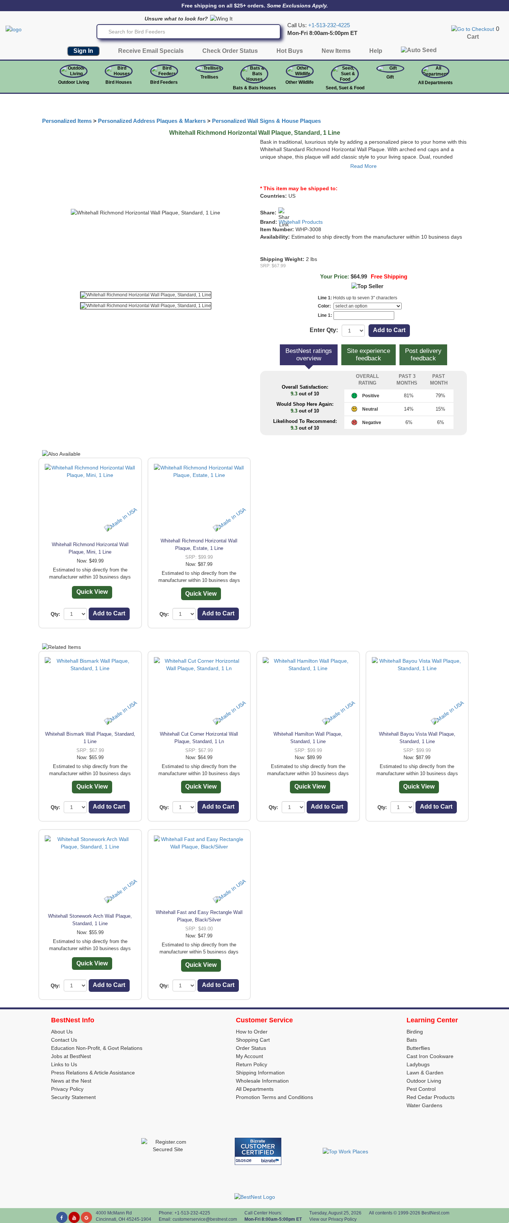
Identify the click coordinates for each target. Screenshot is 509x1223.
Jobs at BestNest (71, 1056)
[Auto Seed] (418, 52)
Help (375, 51)
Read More (363, 166)
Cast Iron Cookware (430, 1056)
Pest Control (421, 1089)
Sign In (83, 51)
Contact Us (64, 1040)
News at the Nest (71, 1081)
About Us (62, 1032)
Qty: (55, 614)
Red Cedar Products (431, 1097)
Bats (412, 1040)
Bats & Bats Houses (254, 87)
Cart (473, 37)
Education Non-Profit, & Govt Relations (96, 1048)
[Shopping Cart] (472, 29)
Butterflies (418, 1048)
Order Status (251, 1048)
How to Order (252, 1032)
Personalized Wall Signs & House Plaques (266, 121)
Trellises (209, 77)
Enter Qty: (324, 330)
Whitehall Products (301, 222)
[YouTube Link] (74, 1217)
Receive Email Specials (151, 51)
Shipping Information (260, 1073)
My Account (249, 1056)
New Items (336, 51)
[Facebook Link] (61, 1217)
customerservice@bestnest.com (205, 1219)
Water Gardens (424, 1105)
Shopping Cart (253, 1040)
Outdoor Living (73, 82)
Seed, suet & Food (345, 87)
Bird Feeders (164, 82)
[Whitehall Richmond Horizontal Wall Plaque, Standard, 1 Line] (145, 295)
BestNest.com (435, 1213)
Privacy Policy (67, 1089)
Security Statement (73, 1097)
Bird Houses (118, 82)
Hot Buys (289, 51)
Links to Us (64, 1064)
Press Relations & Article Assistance (93, 1073)
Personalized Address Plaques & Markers (152, 121)
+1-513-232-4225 (329, 25)
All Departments (435, 82)
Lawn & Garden (425, 1073)
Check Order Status (230, 51)
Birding (415, 1032)
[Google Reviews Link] (86, 1217)
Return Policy (251, 1064)
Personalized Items (67, 121)
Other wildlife (299, 82)
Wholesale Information (262, 1081)
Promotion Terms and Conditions (274, 1097)
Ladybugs (418, 1064)
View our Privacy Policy (333, 1219)
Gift (390, 77)
